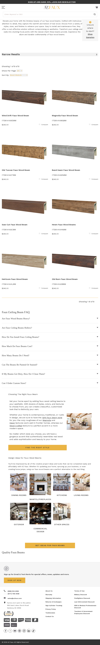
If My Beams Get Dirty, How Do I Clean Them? (23, 374)
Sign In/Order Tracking (53, 605)
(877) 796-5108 (13, 594)
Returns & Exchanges (53, 602)
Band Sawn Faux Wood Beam (66, 170)
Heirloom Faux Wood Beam (15, 279)
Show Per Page (9, 71)
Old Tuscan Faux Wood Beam (16, 170)
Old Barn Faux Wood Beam (65, 279)
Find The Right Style (37, 448)
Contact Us (49, 616)
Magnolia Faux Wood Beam (65, 115)
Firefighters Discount (82, 598)
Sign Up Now (15, 580)
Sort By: (5, 75)
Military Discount (80, 594)
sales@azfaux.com (15, 598)
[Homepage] (52, 7)
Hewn (12, 423)
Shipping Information (53, 598)
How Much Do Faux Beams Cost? (17, 346)
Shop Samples (90, 35)
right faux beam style (52, 417)
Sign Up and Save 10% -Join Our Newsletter (52, 2)
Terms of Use (79, 591)
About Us (48, 591)
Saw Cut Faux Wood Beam (14, 224)
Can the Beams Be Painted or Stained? (19, 364)
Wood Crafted (16, 426)
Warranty (48, 594)
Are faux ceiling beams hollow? (17, 328)
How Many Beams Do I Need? (15, 355)
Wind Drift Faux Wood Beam (15, 115)
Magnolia (47, 420)
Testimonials (50, 613)
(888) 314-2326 (13, 591)
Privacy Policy (50, 609)
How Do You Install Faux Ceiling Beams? (20, 337)
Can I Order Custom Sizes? (14, 383)
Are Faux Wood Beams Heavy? (16, 318)
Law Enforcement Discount (84, 602)
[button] (50, 545)
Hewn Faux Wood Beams (64, 224)
